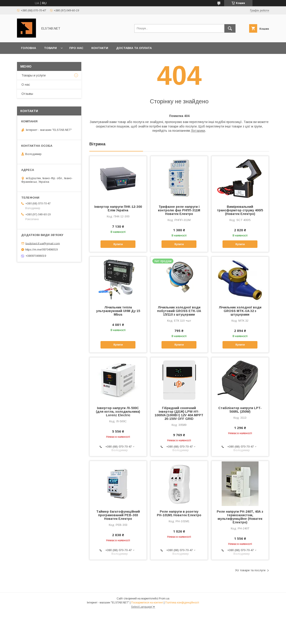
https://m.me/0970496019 (41, 249)
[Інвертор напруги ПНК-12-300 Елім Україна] (118, 178)
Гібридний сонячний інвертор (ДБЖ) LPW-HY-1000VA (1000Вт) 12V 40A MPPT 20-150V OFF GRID (179, 413)
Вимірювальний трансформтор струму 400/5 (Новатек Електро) (240, 210)
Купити (118, 244)
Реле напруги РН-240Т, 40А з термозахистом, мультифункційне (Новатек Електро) (240, 517)
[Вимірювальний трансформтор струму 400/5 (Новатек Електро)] (240, 178)
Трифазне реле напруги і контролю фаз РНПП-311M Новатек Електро (179, 210)
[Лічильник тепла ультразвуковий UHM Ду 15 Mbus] (118, 279)
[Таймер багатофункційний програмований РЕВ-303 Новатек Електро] (118, 483)
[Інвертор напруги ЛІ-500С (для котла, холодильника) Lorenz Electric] (118, 379)
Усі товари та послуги (250, 570)
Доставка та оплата (134, 48)
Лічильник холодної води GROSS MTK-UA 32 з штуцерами (240, 311)
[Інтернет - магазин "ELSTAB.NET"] (26, 36)
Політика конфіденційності (182, 602)
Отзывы (27, 94)
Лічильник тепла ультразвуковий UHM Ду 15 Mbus (118, 311)
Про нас (76, 48)
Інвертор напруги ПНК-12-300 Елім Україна (118, 208)
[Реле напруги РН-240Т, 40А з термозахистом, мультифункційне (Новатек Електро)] (240, 483)
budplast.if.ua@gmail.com (42, 243)
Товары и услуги (33, 75)
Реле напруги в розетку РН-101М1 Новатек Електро (179, 513)
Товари (50, 48)
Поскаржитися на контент (147, 602)
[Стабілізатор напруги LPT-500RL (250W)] (240, 379)
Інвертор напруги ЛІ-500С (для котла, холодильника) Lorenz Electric (118, 411)
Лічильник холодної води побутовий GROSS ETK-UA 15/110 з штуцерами (179, 311)
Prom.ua (164, 598)
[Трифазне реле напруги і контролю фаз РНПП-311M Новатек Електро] (179, 178)
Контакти (99, 48)
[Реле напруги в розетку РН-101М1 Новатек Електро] (179, 483)
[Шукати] (230, 28)
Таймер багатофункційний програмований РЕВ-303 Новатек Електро (118, 515)
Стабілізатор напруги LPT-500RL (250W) (240, 409)
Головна (28, 48)
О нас (25, 84)
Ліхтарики (198, 130)
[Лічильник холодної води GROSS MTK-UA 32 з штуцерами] (240, 279)
